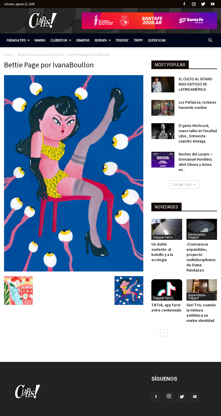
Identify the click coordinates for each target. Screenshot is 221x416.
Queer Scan (156, 40)
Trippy (138, 40)
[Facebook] (184, 4)
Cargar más (182, 184)
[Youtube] (212, 4)
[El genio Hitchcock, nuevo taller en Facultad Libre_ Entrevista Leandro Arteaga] (162, 131)
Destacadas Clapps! (196, 235)
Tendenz (122, 40)
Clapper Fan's (163, 237)
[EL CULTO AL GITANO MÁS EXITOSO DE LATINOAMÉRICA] (162, 84)
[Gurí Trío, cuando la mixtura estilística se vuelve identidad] (201, 289)
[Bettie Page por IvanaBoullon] (73, 270)
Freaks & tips (16, 40)
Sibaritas (82, 40)
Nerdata (101, 40)
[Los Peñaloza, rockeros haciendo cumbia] (162, 108)
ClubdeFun (58, 40)
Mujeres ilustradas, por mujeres (40, 54)
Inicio (8, 54)
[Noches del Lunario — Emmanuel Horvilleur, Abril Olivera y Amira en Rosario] (162, 160)
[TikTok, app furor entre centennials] (166, 289)
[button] (210, 40)
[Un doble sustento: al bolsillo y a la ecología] (166, 229)
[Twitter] (203, 4)
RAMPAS (40, 40)
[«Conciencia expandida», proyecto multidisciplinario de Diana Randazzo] (201, 229)
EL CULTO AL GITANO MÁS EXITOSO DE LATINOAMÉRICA (195, 84)
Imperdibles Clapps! (197, 296)
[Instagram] (193, 4)
